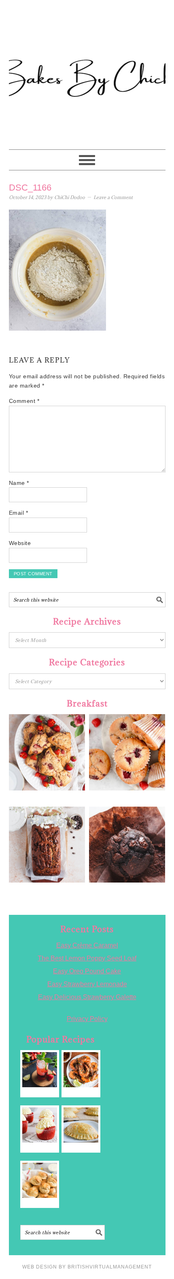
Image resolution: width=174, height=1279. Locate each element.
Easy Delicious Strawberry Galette (87, 997)
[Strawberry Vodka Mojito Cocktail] (39, 1069)
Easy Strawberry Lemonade (87, 984)
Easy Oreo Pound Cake (87, 971)
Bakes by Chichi (87, 42)
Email (18, 513)
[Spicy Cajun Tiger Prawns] (81, 1069)
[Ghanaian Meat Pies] (81, 1125)
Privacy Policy (87, 1018)
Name (19, 483)
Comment (24, 401)
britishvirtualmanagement (110, 1267)
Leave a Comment (113, 197)
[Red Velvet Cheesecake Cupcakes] (39, 1125)
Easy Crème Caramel (87, 945)
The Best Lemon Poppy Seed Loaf (87, 958)
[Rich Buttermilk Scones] (39, 1180)
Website (20, 543)
